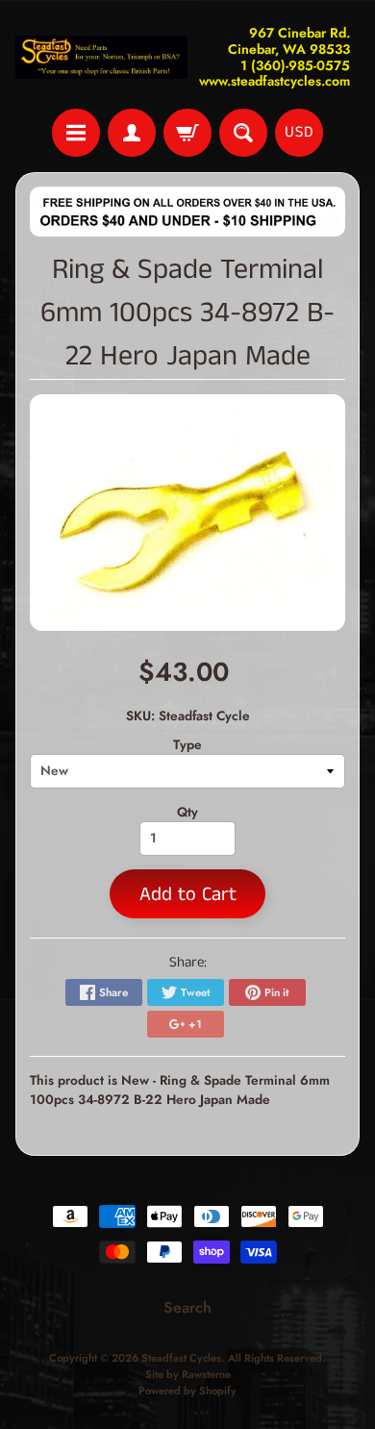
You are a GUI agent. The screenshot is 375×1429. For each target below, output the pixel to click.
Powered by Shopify (187, 1390)
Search (187, 1307)
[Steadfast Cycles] (101, 57)
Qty (187, 811)
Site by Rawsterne (188, 1374)
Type (187, 744)
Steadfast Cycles (181, 1358)
